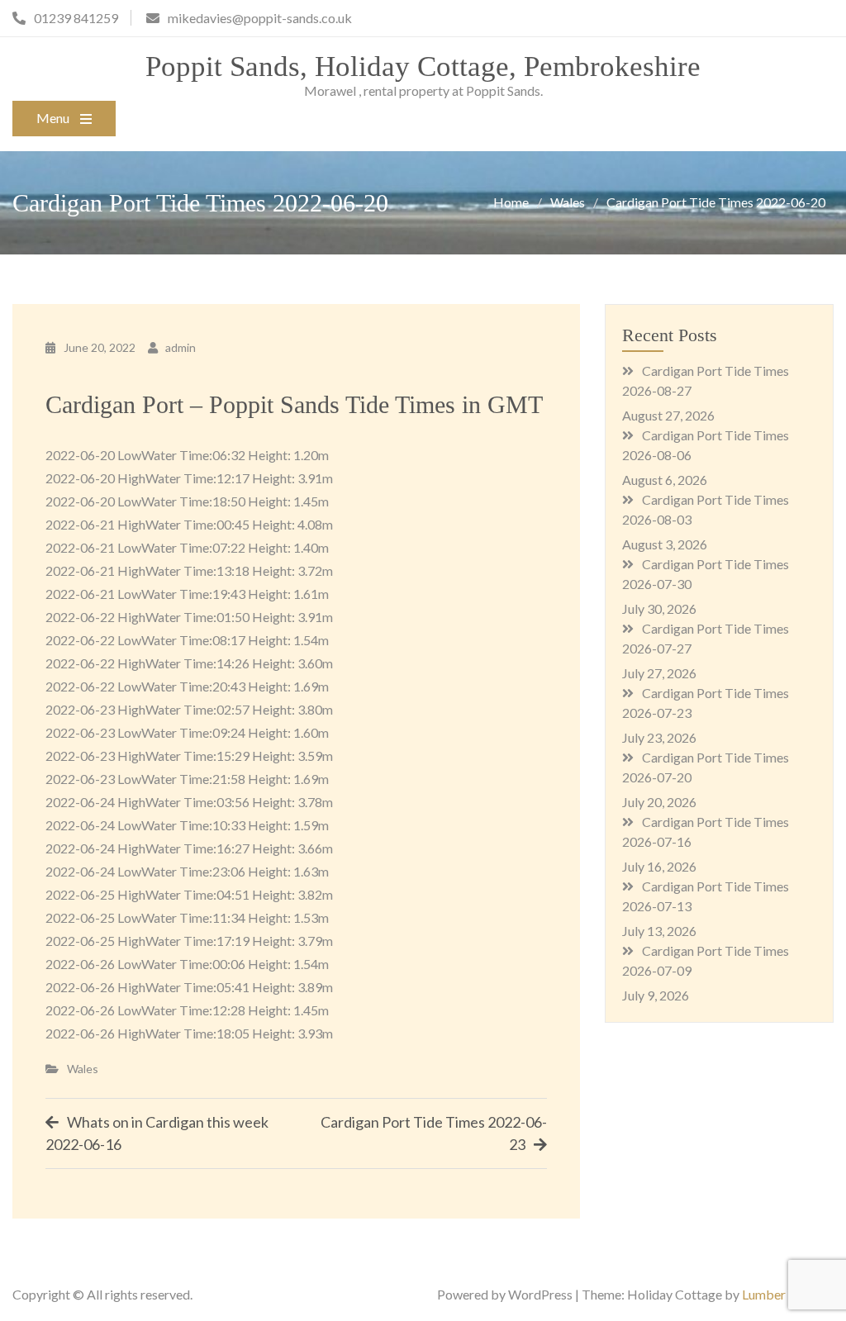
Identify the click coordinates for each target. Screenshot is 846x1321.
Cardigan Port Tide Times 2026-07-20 (705, 767)
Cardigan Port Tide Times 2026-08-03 (705, 509)
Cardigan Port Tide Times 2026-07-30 (705, 574)
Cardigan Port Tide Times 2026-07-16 (705, 831)
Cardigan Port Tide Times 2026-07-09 (705, 960)
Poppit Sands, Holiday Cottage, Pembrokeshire (423, 66)
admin (180, 347)
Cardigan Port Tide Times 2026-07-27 (705, 638)
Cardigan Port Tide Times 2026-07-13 (705, 896)
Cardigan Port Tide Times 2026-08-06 (705, 445)
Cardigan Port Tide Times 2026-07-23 (705, 702)
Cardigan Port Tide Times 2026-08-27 (705, 380)
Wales (82, 1069)
